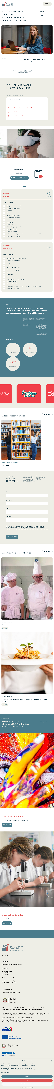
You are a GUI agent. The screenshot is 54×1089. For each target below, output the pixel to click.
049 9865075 (5, 974)
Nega (27, 1080)
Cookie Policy (23, 1087)
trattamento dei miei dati (23, 526)
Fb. (3, 956)
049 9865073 (5, 973)
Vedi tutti (46, 415)
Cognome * (9, 500)
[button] (52, 1061)
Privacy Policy (30, 1087)
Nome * (8, 492)
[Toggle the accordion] (45, 108)
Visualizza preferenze (27, 1084)
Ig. (6, 956)
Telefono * (9, 516)
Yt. (8, 956)
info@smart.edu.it (7, 971)
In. (11, 956)
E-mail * (8, 508)
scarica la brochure (18, 177)
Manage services (5, 1072)
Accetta (27, 1076)
